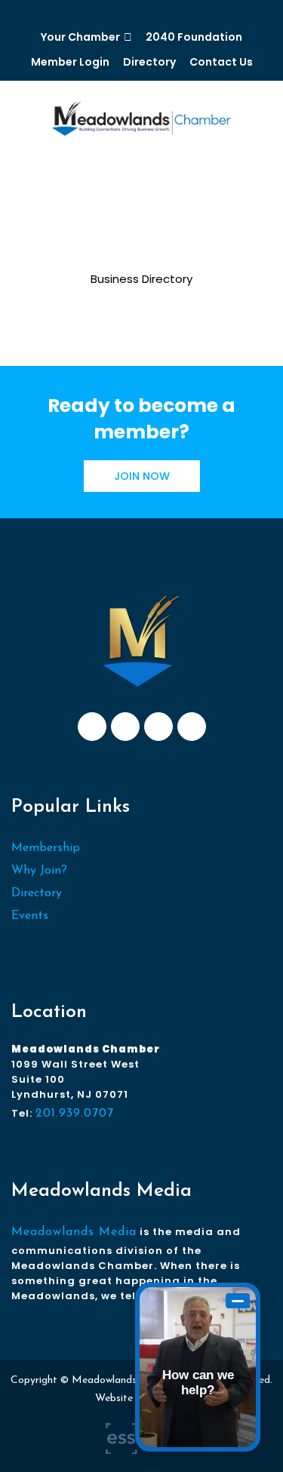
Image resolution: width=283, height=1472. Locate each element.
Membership (45, 848)
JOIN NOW (142, 476)
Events (29, 916)
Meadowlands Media (74, 1232)
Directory (149, 61)
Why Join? (39, 871)
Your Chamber (80, 37)
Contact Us (221, 61)
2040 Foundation (194, 37)
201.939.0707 (74, 1114)
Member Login (70, 61)
